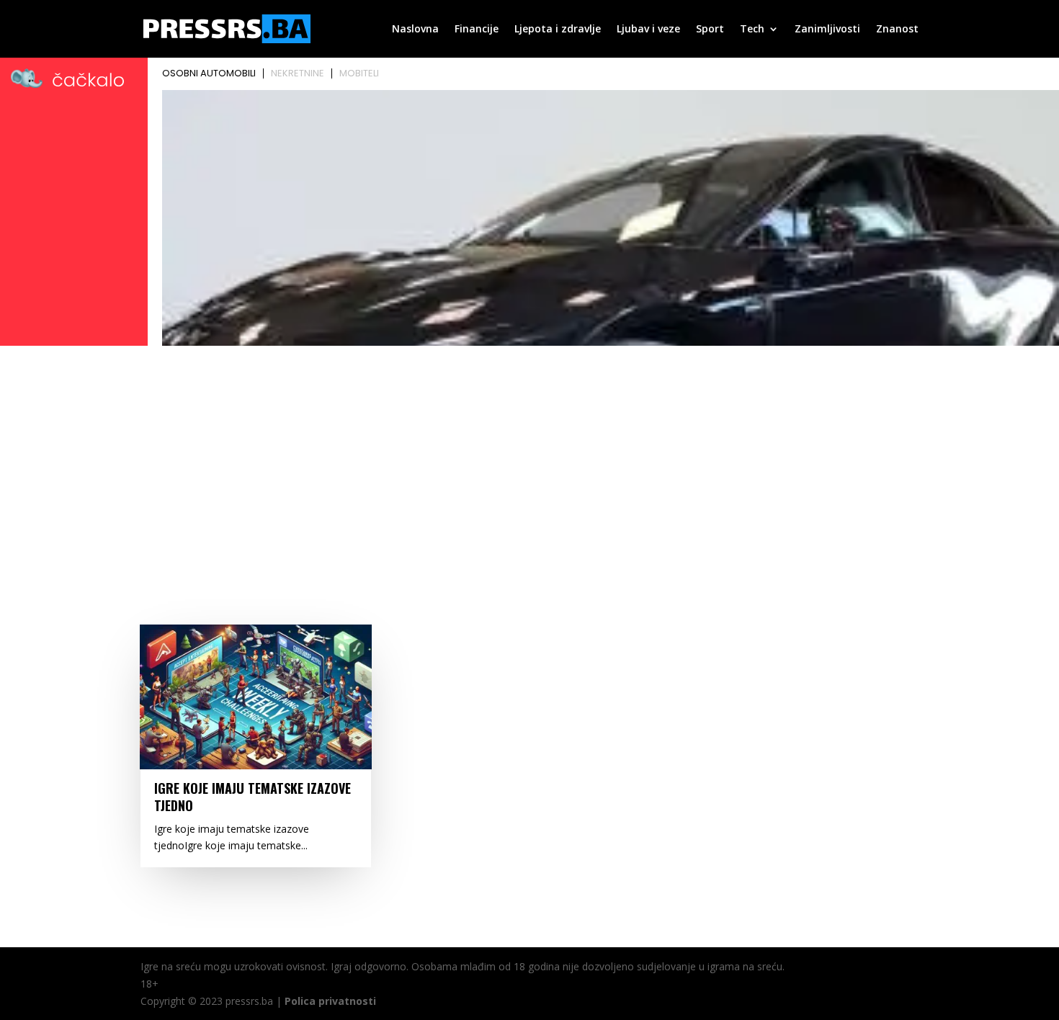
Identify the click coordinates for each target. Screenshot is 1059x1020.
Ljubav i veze (648, 29)
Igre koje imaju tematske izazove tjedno (252, 796)
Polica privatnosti (330, 1001)
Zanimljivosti (827, 29)
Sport (710, 29)
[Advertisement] (529, 459)
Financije (477, 29)
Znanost (897, 29)
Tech (752, 29)
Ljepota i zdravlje (557, 29)
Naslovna (415, 29)
